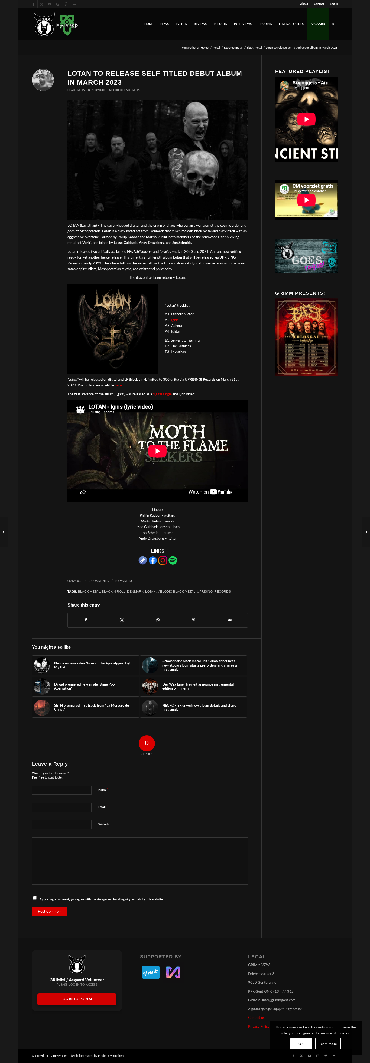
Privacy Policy (259, 1027)
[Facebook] (152, 563)
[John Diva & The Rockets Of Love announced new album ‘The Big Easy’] (4, 532)
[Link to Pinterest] (66, 4)
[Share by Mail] (230, 620)
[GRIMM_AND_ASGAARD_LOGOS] (56, 24)
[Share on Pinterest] (194, 620)
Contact (319, 3)
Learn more (328, 1043)
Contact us (256, 1018)
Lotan (150, 591)
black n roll (113, 591)
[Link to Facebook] (33, 4)
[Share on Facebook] (86, 620)
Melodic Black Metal (125, 89)
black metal (89, 591)
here (118, 385)
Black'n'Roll (98, 89)
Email (103, 807)
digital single (162, 394)
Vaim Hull (127, 580)
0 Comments (99, 580)
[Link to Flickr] (74, 4)
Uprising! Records (214, 591)
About (304, 3)
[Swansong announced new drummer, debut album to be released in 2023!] (366, 532)
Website (103, 824)
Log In (334, 3)
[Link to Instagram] (58, 4)
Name (103, 790)
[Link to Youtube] (50, 4)
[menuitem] (304, 4)
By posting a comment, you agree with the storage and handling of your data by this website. (102, 899)
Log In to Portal (77, 999)
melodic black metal (176, 591)
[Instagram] (162, 563)
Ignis (174, 320)
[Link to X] (42, 4)
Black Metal (76, 89)
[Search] (333, 24)
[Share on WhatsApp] (158, 620)
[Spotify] (172, 563)
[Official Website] (142, 563)
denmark (135, 591)
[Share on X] (122, 620)
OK (301, 1043)
